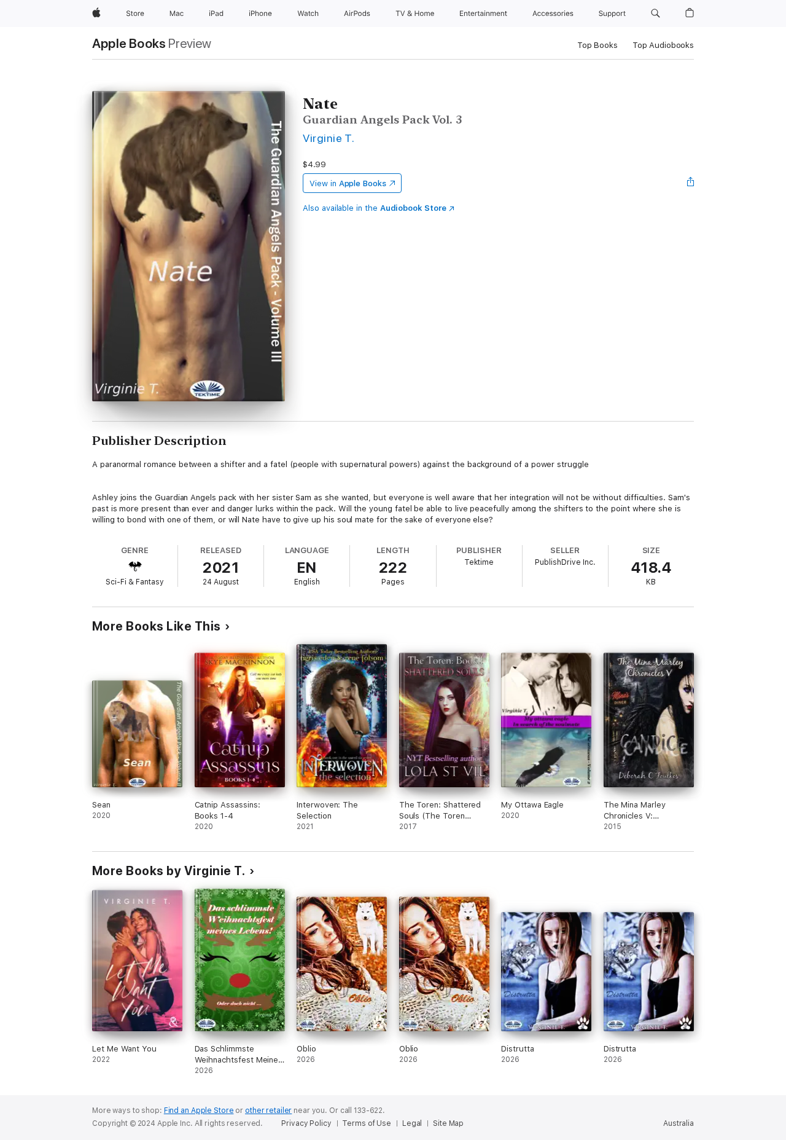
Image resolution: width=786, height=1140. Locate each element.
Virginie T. (328, 138)
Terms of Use (366, 1123)
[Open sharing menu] (690, 183)
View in (347, 183)
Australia (678, 1123)
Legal (412, 1123)
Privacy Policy (306, 1123)
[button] (655, 13)
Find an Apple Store (199, 1110)
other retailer (268, 1110)
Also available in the (374, 208)
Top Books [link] (597, 45)
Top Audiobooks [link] (663, 45)
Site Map (448, 1123)
